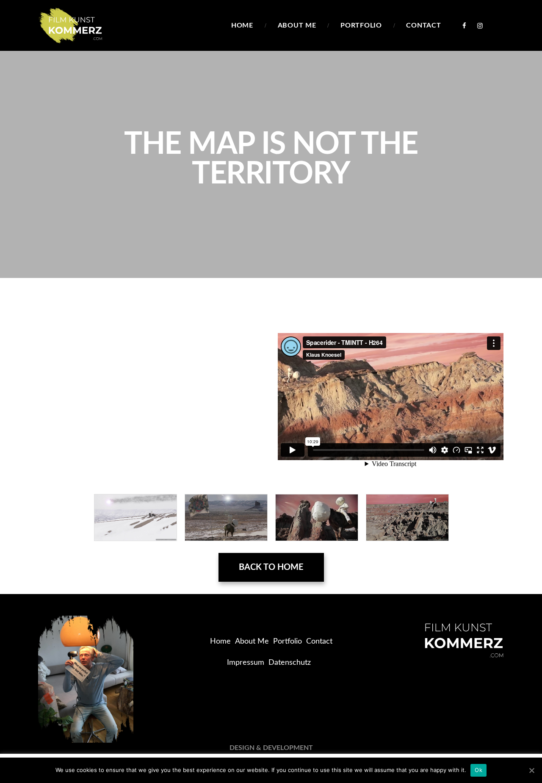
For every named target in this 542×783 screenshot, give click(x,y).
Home (220, 641)
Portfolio (287, 641)
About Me (252, 641)
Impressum (245, 662)
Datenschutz (289, 662)
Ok (478, 769)
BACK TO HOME (271, 567)
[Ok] (531, 770)
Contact (319, 641)
